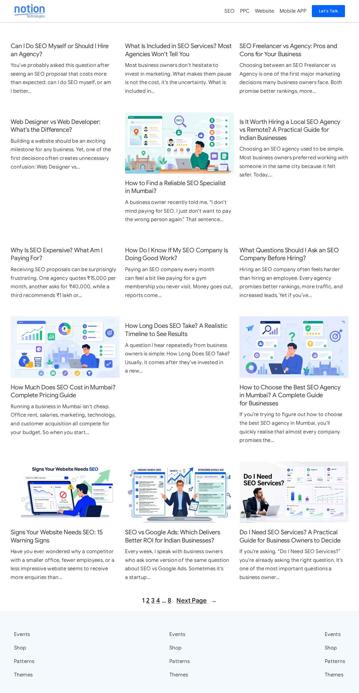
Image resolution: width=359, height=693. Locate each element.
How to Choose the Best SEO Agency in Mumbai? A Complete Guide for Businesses (290, 395)
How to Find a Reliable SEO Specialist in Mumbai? (175, 187)
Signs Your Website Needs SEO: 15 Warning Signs (57, 536)
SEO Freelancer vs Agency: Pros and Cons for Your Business (288, 50)
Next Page (196, 600)
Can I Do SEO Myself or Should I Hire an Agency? (59, 50)
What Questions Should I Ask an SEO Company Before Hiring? (289, 254)
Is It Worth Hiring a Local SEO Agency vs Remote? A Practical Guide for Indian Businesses (290, 130)
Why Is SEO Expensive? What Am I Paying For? (56, 254)
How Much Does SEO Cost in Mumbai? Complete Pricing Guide (63, 391)
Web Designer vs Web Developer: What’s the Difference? (55, 126)
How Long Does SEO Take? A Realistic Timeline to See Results (176, 330)
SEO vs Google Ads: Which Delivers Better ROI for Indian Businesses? (172, 536)
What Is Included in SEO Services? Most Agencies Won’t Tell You (178, 50)
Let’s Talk (328, 10)
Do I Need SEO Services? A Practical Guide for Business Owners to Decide (290, 536)
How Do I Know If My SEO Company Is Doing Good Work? (176, 254)
